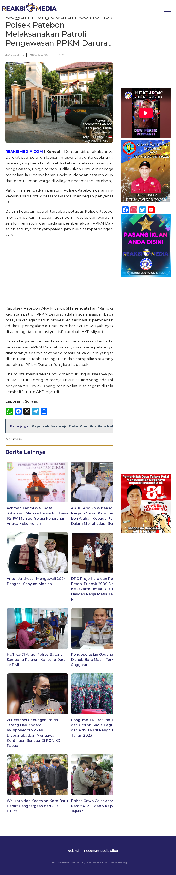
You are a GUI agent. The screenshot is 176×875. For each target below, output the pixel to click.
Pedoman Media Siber (101, 851)
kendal (17, 439)
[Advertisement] (69, 272)
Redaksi (73, 851)
